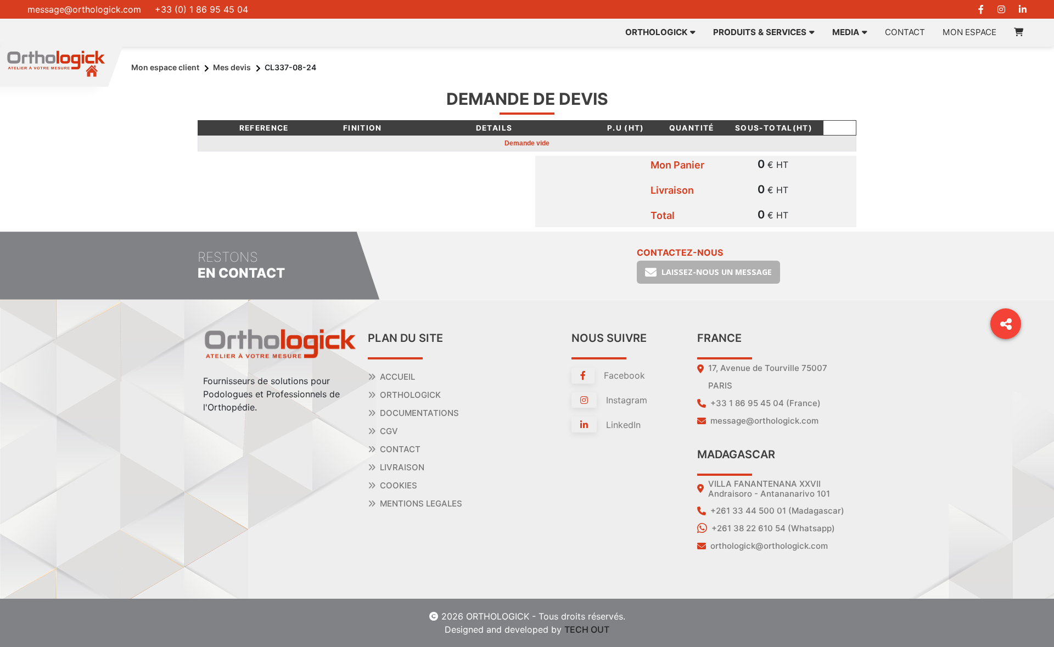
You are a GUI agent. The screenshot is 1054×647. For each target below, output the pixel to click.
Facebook (623, 375)
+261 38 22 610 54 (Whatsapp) (773, 528)
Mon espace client (165, 67)
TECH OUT (586, 629)
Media (845, 32)
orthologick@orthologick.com (769, 546)
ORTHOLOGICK (656, 32)
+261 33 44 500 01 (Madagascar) (777, 510)
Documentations (419, 413)
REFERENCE (264, 127)
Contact (905, 32)
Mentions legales (421, 503)
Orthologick (410, 395)
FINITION (362, 127)
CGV (389, 431)
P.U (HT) (625, 127)
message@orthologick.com (84, 9)
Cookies (398, 485)
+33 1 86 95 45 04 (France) (765, 403)
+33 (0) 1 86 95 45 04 (201, 9)
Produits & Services (759, 32)
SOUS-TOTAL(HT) (773, 127)
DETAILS (494, 127)
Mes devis (232, 67)
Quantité (691, 127)
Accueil (397, 377)
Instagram (625, 400)
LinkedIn (622, 424)
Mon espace (969, 32)
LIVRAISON (402, 467)
